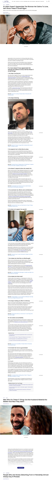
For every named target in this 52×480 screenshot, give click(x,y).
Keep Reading (21, 467)
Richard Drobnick (5, 12)
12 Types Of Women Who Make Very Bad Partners (18, 340)
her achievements (22, 250)
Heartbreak (7, 4)
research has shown (16, 87)
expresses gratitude (19, 357)
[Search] (46, 1)
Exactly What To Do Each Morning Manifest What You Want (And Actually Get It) (20, 335)
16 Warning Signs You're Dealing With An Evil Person (18, 338)
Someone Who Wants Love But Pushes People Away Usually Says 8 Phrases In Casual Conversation (21, 385)
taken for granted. (12, 196)
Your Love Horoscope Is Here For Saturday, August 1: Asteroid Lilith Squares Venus (21, 387)
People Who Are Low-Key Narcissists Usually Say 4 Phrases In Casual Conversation (20, 390)
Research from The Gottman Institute (20, 173)
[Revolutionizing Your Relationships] (6, 1)
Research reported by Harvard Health (23, 196)
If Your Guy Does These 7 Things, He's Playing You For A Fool (19, 337)
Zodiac (15, 1)
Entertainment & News (26, 1)
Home (4, 4)
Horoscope (17, 1)
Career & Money (37, 1)
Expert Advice (42, 1)
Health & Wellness (32, 1)
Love (12, 1)
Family (22, 1)
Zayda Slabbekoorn (6, 403)
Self (20, 1)
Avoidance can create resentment (21, 321)
